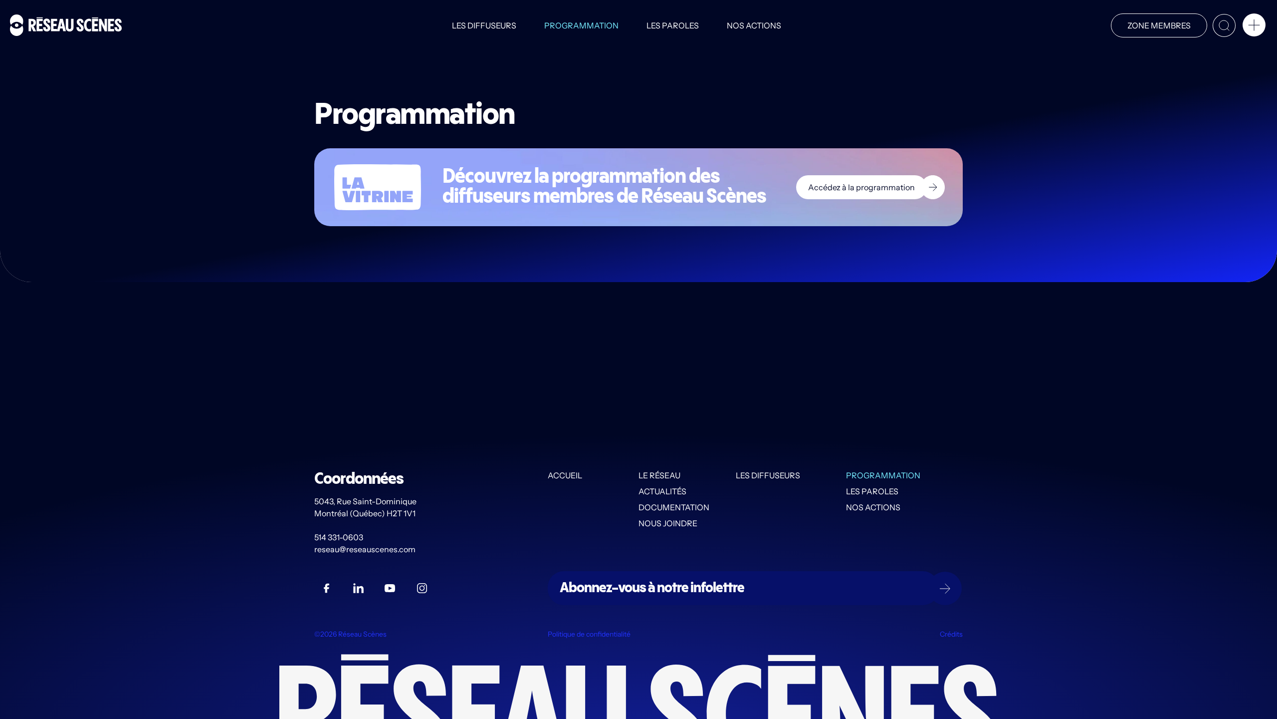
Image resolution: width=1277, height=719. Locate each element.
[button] (1254, 27)
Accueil (565, 475)
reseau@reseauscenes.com (365, 549)
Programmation (581, 25)
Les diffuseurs (484, 25)
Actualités (662, 491)
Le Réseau (659, 475)
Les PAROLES (672, 25)
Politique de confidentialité (589, 634)
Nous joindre (667, 523)
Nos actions (754, 25)
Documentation (673, 507)
